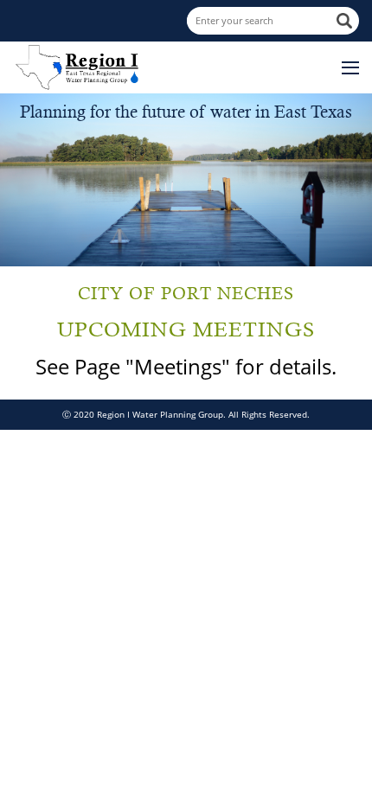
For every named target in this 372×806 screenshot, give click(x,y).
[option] (186, 179)
